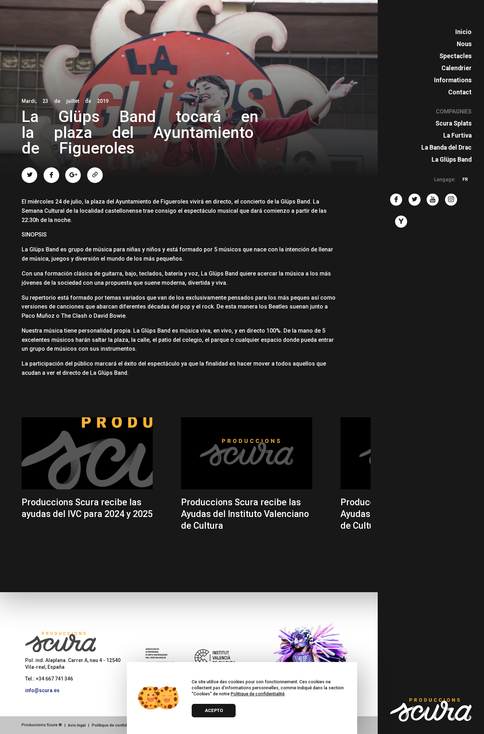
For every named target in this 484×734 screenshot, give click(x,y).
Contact (460, 92)
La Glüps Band (452, 159)
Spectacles (455, 56)
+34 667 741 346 (54, 679)
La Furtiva (457, 135)
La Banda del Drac (446, 147)
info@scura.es (42, 690)
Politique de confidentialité (116, 725)
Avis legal (77, 725)
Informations (453, 80)
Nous (464, 44)
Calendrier (456, 68)
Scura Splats (453, 123)
